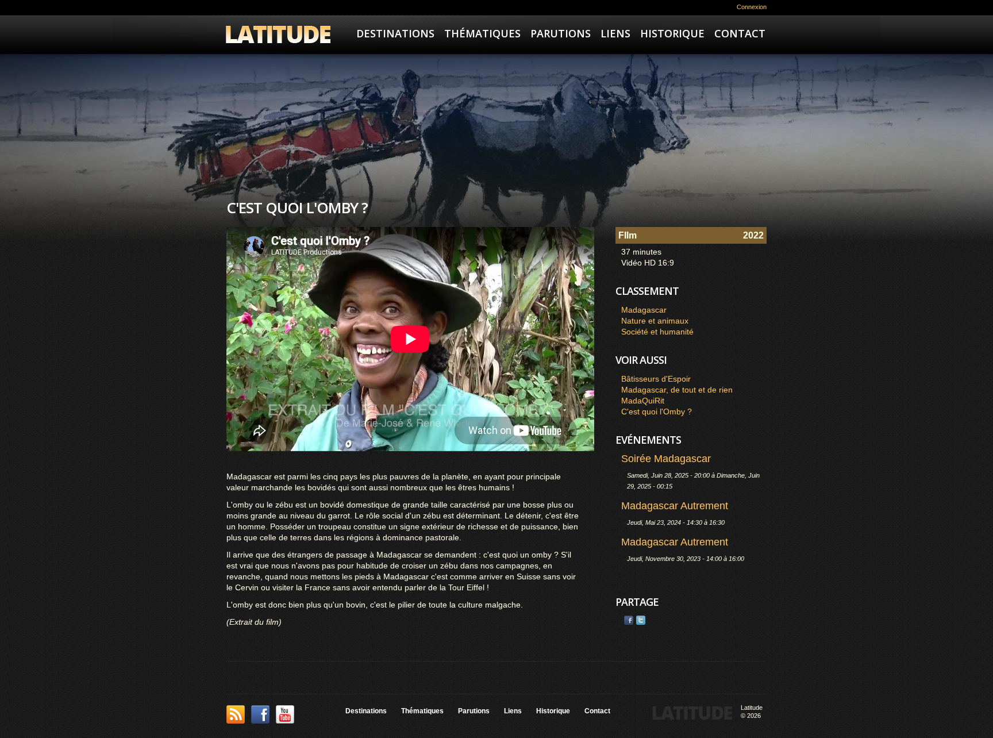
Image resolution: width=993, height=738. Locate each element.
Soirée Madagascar (666, 458)
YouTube (285, 714)
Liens (615, 33)
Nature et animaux (654, 320)
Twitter (640, 620)
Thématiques (482, 33)
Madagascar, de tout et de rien (677, 389)
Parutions (560, 33)
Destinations (395, 33)
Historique (672, 33)
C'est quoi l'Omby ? (656, 411)
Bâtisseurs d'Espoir (656, 378)
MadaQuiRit (642, 400)
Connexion (752, 6)
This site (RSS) (235, 714)
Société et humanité (657, 331)
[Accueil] (278, 36)
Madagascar (644, 309)
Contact (739, 33)
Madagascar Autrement (674, 506)
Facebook (628, 620)
